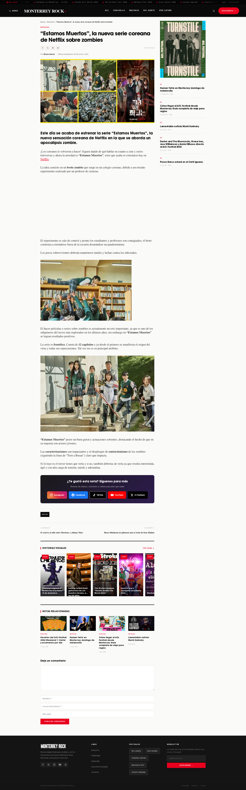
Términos (195, 786)
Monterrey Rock (45, 11)
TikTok (100, 495)
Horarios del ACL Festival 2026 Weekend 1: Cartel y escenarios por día (53, 640)
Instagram (59, 495)
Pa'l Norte (136, 751)
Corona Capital (139, 758)
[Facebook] (42, 764)
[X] (48, 764)
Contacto (95, 772)
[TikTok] (65, 764)
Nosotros (95, 750)
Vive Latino (152, 751)
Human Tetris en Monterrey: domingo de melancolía (82, 640)
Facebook (80, 495)
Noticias (50, 22)
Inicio (42, 22)
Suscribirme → (186, 765)
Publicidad (95, 755)
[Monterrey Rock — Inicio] (63, 746)
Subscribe (95, 761)
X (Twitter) (140, 495)
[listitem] (52, 574)
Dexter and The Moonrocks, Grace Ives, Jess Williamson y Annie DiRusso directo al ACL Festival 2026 (182, 144)
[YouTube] (60, 764)
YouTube (119, 495)
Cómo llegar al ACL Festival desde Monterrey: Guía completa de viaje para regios (111, 643)
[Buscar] (214, 11)
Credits (203, 786)
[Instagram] (54, 764)
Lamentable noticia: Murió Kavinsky (179, 126)
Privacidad (185, 786)
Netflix (44, 159)
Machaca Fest (138, 765)
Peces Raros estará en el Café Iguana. (181, 162)
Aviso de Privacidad (99, 766)
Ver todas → (148, 548)
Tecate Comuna (139, 772)
